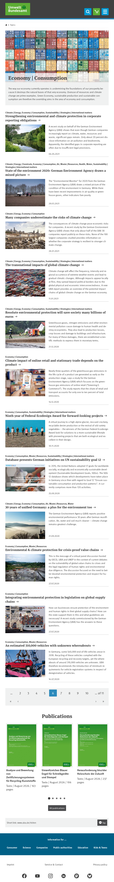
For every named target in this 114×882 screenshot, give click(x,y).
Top (104, 822)
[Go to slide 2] (52, 798)
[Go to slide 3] (56, 798)
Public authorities (62, 847)
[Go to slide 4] (60, 798)
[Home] (17, 9)
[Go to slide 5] (64, 798)
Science (27, 847)
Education (83, 847)
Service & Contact (54, 864)
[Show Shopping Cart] (96, 11)
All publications (57, 808)
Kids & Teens (100, 847)
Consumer (12, 847)
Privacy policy (100, 864)
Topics (12, 25)
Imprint (10, 864)
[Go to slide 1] (49, 798)
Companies (42, 847)
